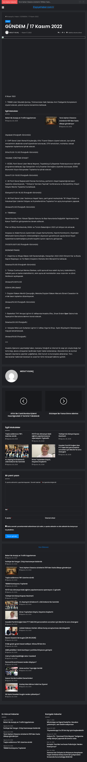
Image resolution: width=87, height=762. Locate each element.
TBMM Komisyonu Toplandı (16, 584)
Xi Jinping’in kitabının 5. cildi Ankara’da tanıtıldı (15, 460)
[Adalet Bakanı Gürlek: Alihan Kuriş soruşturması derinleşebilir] (11, 631)
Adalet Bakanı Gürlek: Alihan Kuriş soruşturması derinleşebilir (44, 628)
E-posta (8, 518)
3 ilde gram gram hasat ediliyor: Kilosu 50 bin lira (25, 644)
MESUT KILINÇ (14, 32)
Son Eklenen (44, 547)
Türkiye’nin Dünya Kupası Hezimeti (69, 435)
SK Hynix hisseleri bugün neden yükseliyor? (22, 694)
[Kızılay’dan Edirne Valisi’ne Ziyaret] (11, 687)
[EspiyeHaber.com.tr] (43, 7)
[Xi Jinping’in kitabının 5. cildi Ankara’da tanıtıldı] (16, 450)
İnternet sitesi (50, 518)
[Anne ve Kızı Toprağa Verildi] (11, 671)
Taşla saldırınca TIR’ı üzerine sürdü (13, 435)
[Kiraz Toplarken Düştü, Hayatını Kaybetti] (43, 450)
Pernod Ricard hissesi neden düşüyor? (21, 662)
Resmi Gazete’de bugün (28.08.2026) (20, 638)
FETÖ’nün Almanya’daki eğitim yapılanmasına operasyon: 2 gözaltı (41, 436)
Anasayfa (10, 16)
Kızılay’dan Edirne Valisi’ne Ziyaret (33, 684)
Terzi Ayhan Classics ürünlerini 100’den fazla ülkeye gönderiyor (41, 2)
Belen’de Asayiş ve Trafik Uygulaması (20, 118)
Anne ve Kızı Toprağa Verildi (30, 668)
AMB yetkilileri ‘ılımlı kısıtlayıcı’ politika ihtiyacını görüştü (28, 650)
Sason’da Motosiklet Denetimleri (19, 678)
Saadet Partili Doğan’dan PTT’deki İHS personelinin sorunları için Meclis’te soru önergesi (70, 448)
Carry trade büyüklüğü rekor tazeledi (20, 656)
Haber (17, 16)
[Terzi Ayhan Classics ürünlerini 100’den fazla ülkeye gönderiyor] (51, 120)
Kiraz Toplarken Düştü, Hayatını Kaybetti (41, 460)
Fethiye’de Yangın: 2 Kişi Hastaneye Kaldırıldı (23, 561)
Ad (6, 509)
